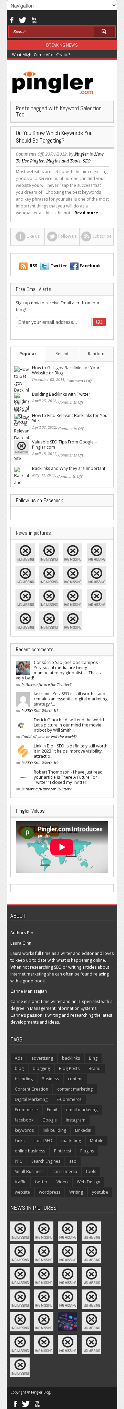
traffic (20, 1182)
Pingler (81, 154)
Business (50, 1079)
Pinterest (62, 1151)
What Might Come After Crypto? (41, 54)
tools (91, 1171)
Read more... (88, 213)
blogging (41, 1068)
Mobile (96, 1140)
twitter (41, 1182)
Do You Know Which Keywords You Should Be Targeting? (54, 136)
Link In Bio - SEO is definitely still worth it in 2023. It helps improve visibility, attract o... (70, 751)
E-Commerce (69, 1099)
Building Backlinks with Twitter (61, 394)
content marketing (75, 1089)
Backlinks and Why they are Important (68, 468)
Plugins (87, 1151)
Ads (18, 1058)
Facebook (11, 19)
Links (19, 1140)
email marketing (81, 1110)
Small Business (29, 1171)
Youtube (34, 19)
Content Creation (31, 1089)
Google (49, 1120)
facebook (24, 1120)
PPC (18, 1161)
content (75, 1079)
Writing (76, 1192)
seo (72, 1161)
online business (30, 1151)
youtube (100, 1192)
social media (64, 1171)
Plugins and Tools (63, 161)
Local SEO (42, 1140)
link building (54, 1130)
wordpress (49, 1192)
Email (52, 1110)
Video (62, 1182)
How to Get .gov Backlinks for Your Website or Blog (66, 370)
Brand (95, 1068)
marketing (71, 1140)
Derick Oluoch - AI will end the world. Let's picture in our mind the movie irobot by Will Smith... (69, 725)
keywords (24, 1130)
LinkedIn (83, 1130)
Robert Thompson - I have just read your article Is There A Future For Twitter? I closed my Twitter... (68, 777)
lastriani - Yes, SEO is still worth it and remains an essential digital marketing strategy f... (70, 699)
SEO (87, 161)
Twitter (22, 19)
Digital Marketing (31, 1099)
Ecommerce (26, 1110)
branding (24, 1079)
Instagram (75, 1120)
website (22, 1192)
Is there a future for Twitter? (46, 685)
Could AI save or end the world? (49, 737)
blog (19, 1068)
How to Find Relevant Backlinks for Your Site (70, 418)
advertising (42, 1058)
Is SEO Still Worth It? (40, 711)
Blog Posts (69, 1068)
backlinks (71, 1058)
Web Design (88, 1182)
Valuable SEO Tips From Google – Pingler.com (64, 444)
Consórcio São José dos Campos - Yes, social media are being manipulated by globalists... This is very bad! (58, 670)
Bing (93, 1058)
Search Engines (45, 1161)
